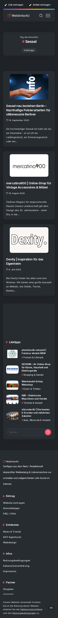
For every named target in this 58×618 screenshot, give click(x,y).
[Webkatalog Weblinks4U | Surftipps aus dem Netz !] (18, 15)
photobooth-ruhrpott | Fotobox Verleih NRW (34, 352)
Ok (51, 607)
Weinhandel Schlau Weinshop (32, 383)
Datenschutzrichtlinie (31, 609)
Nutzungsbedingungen (24, 613)
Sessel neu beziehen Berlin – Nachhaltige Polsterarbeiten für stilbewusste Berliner (28, 110)
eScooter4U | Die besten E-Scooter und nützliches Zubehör (36, 412)
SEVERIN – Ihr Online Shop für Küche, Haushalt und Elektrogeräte (36, 367)
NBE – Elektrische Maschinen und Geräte (34, 397)
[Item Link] (29, 86)
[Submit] (48, 432)
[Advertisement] (29, 324)
